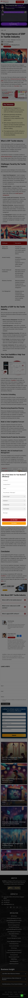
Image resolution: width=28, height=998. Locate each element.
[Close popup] (25, 474)
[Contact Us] (21, 995)
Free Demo (14, 523)
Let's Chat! (14, 519)
